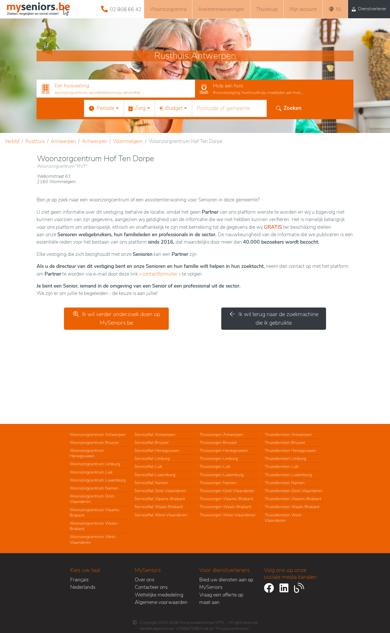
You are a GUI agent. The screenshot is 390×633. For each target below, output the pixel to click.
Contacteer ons (151, 587)
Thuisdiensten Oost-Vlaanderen (294, 491)
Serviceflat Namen (151, 483)
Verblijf (12, 141)
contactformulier (160, 273)
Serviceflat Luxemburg (154, 475)
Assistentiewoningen (221, 9)
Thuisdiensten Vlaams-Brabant (293, 498)
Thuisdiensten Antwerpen (288, 434)
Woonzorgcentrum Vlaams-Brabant (95, 512)
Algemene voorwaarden (161, 602)
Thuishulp (267, 9)
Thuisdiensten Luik (282, 466)
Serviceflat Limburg (152, 458)
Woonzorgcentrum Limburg (95, 464)
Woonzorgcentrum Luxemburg (98, 480)
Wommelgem (128, 141)
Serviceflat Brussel (151, 442)
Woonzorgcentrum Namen (94, 488)
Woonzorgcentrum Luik (91, 472)
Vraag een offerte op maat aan (221, 598)
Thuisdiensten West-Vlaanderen (284, 517)
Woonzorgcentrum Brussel (94, 442)
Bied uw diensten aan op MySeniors (226, 583)
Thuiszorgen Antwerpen (222, 434)
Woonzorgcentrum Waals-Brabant (94, 525)
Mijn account (303, 9)
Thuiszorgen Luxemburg (222, 475)
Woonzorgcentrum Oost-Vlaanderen (93, 498)
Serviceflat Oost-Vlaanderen (160, 491)
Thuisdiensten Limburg (285, 458)
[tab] (116, 89)
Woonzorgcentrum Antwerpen (98, 434)
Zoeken (292, 108)
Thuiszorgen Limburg (219, 458)
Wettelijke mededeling (159, 594)
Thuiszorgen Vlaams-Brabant (226, 498)
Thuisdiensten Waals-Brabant (292, 506)
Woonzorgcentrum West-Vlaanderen (93, 539)
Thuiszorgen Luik (215, 466)
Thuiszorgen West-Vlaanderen (228, 515)
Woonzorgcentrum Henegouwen (87, 453)
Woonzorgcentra (168, 9)
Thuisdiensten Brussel (285, 442)
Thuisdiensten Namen (285, 483)
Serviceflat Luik (148, 466)
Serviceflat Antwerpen (154, 434)
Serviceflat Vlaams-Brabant (159, 498)
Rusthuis (35, 141)
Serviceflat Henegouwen (157, 450)
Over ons (144, 579)
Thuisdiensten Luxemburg (288, 475)
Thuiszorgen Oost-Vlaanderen (227, 491)
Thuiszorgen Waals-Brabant (225, 506)
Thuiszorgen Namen (218, 483)
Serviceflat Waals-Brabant (158, 506)
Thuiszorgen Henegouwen (224, 450)
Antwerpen (63, 141)
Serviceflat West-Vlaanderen (160, 515)
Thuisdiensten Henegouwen (290, 450)
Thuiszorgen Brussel (218, 442)
